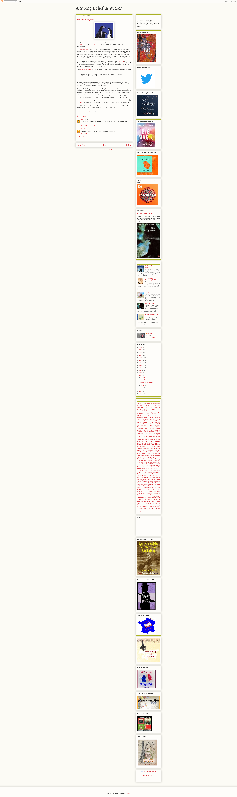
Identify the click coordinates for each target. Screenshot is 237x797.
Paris (139, 489)
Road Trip (157, 494)
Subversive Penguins (146, 382)
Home (105, 145)
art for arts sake (153, 407)
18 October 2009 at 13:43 (88, 133)
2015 (141, 360)
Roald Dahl (140, 497)
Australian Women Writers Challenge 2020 (148, 433)
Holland (144, 467)
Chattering (144, 450)
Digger (147, 292)
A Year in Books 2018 (144, 213)
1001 (139, 403)
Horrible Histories (151, 467)
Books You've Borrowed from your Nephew (148, 439)
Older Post (127, 145)
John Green (147, 472)
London (158, 477)
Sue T (83, 119)
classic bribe (151, 450)
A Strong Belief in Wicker (99, 8)
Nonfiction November (154, 486)
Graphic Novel (145, 463)
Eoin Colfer (156, 457)
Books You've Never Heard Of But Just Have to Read (148, 444)
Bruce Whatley (156, 446)
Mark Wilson (151, 479)
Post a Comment (83, 137)
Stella (143, 503)
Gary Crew (153, 462)
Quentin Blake (156, 491)
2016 (141, 357)
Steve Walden (120, 61)
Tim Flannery (154, 504)
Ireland (146, 470)
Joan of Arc (140, 472)
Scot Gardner (150, 499)
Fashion (139, 459)
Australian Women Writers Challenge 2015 (148, 423)
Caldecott (139, 448)
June (142, 385)
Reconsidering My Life (147, 494)
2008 (141, 391)
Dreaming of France (144, 457)
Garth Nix (146, 462)
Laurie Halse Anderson (150, 475)
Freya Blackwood (148, 460)
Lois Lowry (152, 477)
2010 (141, 372)
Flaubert (145, 459)
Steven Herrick (150, 503)
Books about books (142, 437)
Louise (149, 333)
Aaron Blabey (156, 403)
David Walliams (155, 453)
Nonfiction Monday (142, 486)
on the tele (156, 487)
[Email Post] (95, 111)
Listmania (144, 477)
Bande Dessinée (151, 435)
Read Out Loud (141, 493)
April (142, 388)
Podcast (145, 489)
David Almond (146, 453)
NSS (138, 487)
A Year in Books (147, 403)
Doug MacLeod (156, 455)
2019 (141, 350)
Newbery (151, 484)
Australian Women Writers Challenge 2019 (148, 430)
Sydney (139, 505)
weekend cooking (153, 508)
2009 (141, 375)
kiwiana (154, 473)
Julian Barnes (153, 472)
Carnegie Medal (155, 448)
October (143, 377)
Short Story (140, 501)
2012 (141, 367)
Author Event (141, 435)
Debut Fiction (140, 455)
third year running (95, 44)
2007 (141, 393)
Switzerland (157, 503)
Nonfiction (157, 484)
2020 (141, 347)
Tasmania (144, 505)
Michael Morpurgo (142, 483)
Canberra (146, 448)
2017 (141, 355)
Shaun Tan (157, 499)
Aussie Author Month (149, 416)
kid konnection (148, 473)
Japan (158, 470)
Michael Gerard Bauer (155, 481)
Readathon (149, 493)
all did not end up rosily (86, 69)
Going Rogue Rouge (146, 379)
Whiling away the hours (144, 510)
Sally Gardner (148, 497)
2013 (141, 365)
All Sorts (153, 405)
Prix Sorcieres (144, 491)
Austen (158, 415)
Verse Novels (143, 506)
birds (158, 435)
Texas (149, 505)
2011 (140, 370)
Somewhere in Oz (150, 501)
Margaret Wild (141, 479)
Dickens (147, 455)
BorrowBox (148, 446)
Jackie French (153, 470)
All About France (143, 405)
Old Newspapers (146, 487)
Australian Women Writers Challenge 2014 (148, 421)
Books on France (154, 437)
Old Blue (79, 102)
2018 (141, 352)
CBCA (139, 450)
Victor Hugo (151, 506)
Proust (150, 491)
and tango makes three (82, 49)
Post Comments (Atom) (108, 149)
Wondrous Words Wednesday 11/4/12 (151, 279)
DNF (151, 455)
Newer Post (81, 145)
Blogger (128, 793)
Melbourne (145, 481)
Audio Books (146, 411)
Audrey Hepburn (155, 411)
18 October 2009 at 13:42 (88, 125)
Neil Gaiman (146, 484)
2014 (141, 362)
